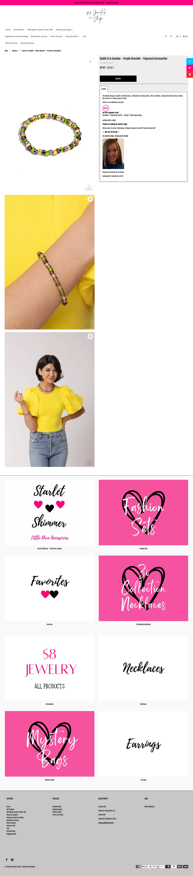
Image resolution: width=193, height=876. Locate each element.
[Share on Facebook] (189, 61)
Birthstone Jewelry (13, 820)
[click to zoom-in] (90, 62)
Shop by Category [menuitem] (63, 29)
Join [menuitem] (84, 36)
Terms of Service (58, 815)
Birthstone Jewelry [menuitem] (39, 36)
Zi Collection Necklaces (143, 624)
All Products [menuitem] (19, 29)
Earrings (143, 780)
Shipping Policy (11, 834)
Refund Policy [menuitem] (11, 43)
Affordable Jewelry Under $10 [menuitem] (40, 29)
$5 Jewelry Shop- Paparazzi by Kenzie (115, 136)
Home (6, 51)
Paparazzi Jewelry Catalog (15, 817)
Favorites (50, 624)
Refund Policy (11, 831)
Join (8, 828)
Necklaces (143, 704)
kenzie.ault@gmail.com (106, 823)
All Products (10, 809)
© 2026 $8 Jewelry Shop (13, 867)
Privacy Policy (57, 812)
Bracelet (15, 51)
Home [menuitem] (8, 29)
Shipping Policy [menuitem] (27, 43)
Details (103, 89)
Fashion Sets (143, 549)
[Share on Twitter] (189, 68)
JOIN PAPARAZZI (149, 807)
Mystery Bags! (49, 780)
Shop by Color (11, 826)
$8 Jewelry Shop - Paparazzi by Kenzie (105, 3)
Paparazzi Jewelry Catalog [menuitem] (16, 36)
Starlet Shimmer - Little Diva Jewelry (49, 549)
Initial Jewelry (11, 823)
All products (49, 704)
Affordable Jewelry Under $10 (16, 812)
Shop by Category (12, 815)
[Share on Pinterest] (189, 74)
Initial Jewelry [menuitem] (56, 36)
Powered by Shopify (28, 867)
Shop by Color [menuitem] (71, 36)
